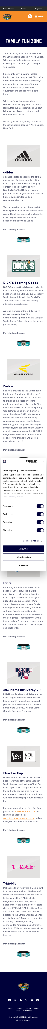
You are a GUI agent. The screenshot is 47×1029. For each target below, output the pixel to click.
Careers (10, 1008)
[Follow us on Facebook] (9, 1000)
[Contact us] (37, 1000)
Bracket (23, 9)
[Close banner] (43, 461)
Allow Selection (23, 557)
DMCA (28, 1008)
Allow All (23, 549)
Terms (17, 1011)
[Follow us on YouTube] (32, 1000)
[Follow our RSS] (21, 1000)
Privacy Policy (16, 496)
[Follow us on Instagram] (15, 1000)
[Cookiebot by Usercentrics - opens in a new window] (27, 461)
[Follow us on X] (26, 1000)
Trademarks (27, 1011)
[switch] (40, 514)
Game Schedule (8, 9)
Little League (32, 1017)
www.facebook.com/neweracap (18, 818)
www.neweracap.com (25, 811)
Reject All (23, 565)
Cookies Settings (31, 541)
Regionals (38, 9)
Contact (19, 1008)
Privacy (36, 1008)
